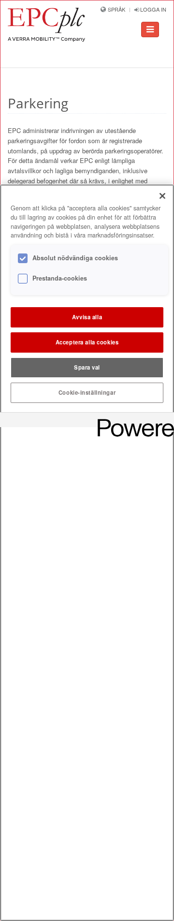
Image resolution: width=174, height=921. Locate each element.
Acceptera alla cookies (87, 342)
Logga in (152, 9)
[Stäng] (162, 196)
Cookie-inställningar (87, 392)
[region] (87, 552)
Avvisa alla (87, 317)
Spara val (87, 367)
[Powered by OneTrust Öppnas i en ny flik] (132, 421)
